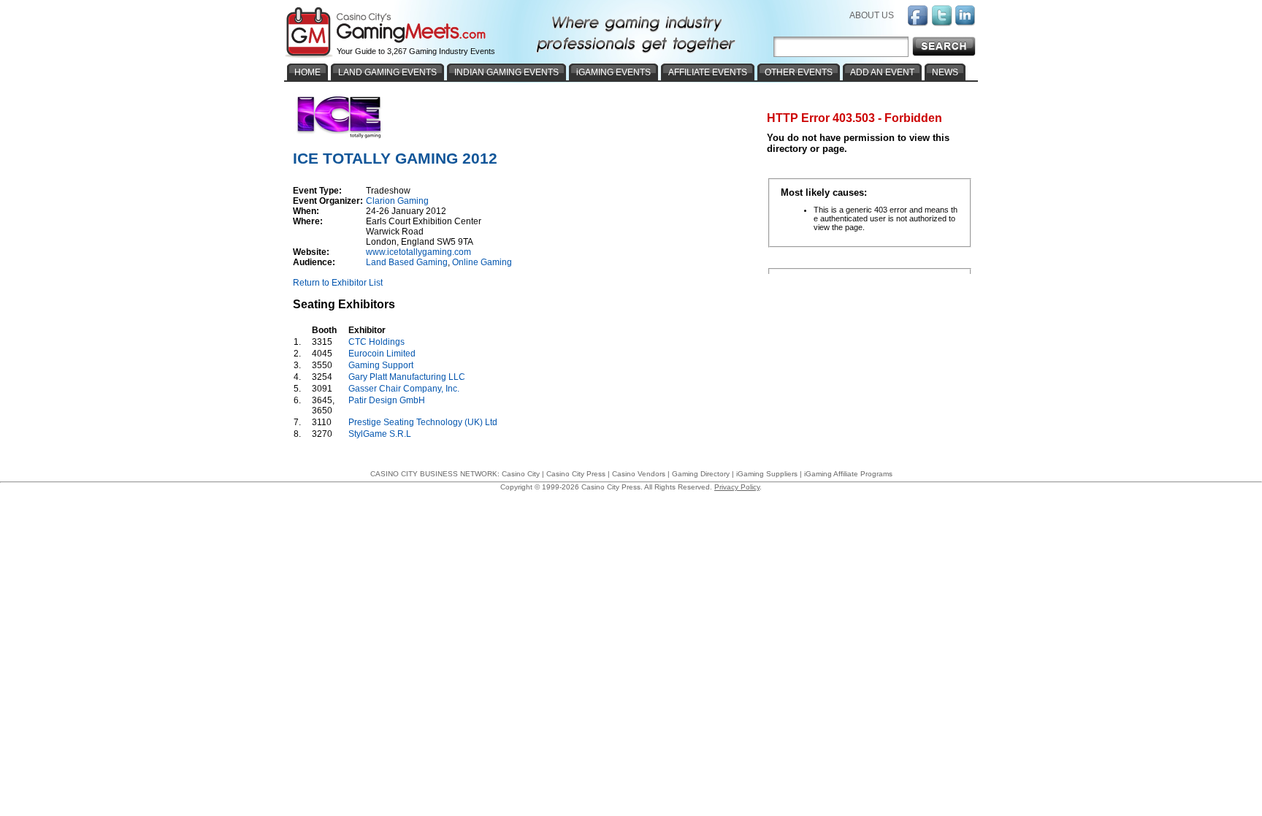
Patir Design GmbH (386, 400)
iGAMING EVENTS (613, 72)
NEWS (945, 72)
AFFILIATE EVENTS (707, 72)
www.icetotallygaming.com (418, 252)
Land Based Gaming (407, 262)
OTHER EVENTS (799, 72)
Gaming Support (380, 365)
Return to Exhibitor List (338, 283)
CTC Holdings (376, 342)
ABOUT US (871, 15)
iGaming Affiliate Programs (848, 474)
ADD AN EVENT (882, 72)
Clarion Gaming (397, 201)
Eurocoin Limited (382, 353)
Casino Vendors (638, 474)
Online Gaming (482, 262)
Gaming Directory (701, 474)
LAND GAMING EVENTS (387, 72)
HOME (307, 72)
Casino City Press (575, 474)
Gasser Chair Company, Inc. (403, 389)
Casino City (521, 474)
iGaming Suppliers (767, 474)
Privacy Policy (737, 487)
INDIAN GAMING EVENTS (506, 72)
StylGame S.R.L (379, 434)
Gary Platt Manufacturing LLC (406, 377)
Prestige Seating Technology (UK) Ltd (422, 422)
